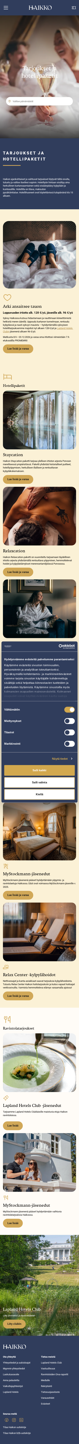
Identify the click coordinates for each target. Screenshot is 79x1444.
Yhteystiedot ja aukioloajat (16, 1362)
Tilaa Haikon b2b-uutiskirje (17, 1433)
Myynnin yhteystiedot (14, 1368)
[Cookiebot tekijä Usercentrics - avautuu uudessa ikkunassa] (59, 646)
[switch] (69, 721)
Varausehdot (47, 1397)
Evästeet (45, 1403)
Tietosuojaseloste (50, 1392)
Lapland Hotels (11, 1392)
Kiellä (39, 794)
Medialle (45, 1380)
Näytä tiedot (60, 758)
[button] (5, 8)
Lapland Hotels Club (51, 1362)
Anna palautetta (11, 1380)
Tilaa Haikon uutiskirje (14, 1427)
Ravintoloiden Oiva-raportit (54, 1374)
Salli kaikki (39, 770)
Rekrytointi (46, 1386)
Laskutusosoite (11, 1374)
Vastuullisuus (48, 1368)
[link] (6, 1420)
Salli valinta (39, 782)
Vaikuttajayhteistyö (13, 1386)
